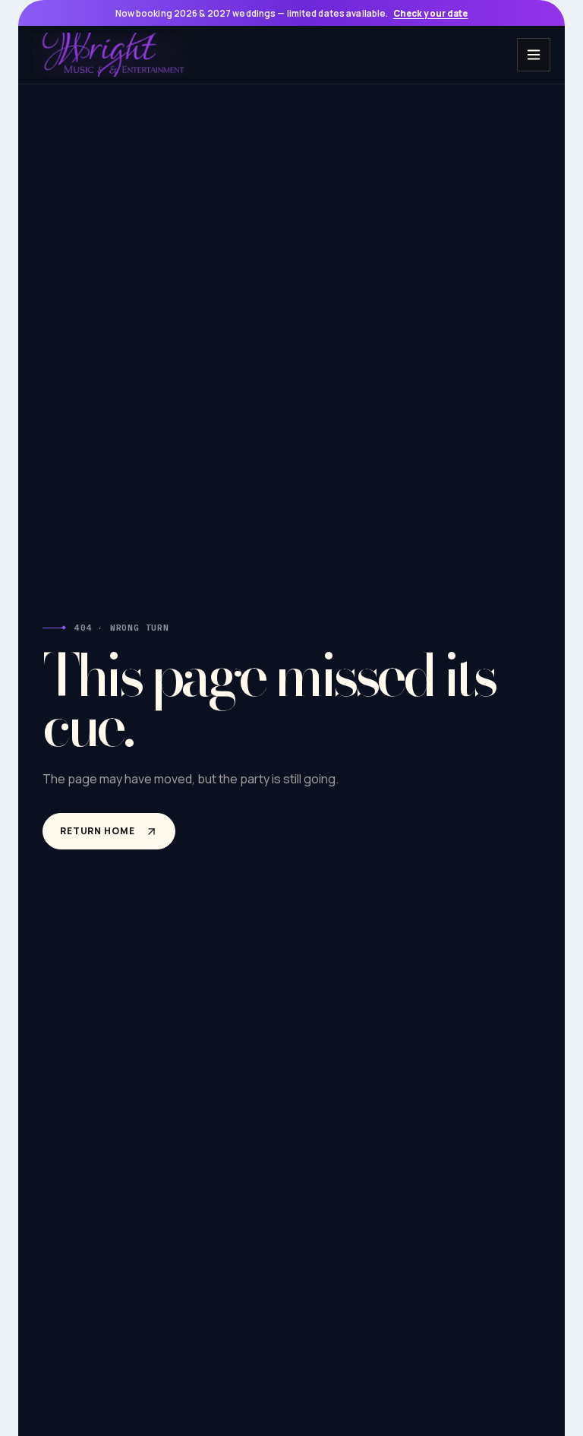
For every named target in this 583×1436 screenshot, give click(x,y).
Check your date (430, 13)
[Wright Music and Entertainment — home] (110, 55)
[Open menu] (533, 54)
